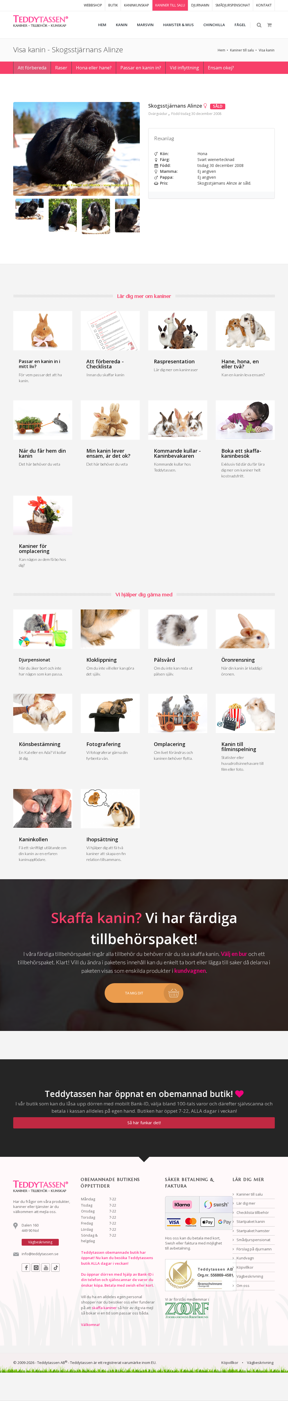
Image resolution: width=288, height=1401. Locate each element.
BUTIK (113, 5)
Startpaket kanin (250, 1221)
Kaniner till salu (242, 50)
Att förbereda (32, 68)
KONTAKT (264, 5)
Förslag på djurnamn (254, 1249)
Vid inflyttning (184, 68)
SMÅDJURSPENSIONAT (232, 5)
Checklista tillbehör (252, 1212)
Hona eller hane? (94, 68)
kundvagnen (190, 970)
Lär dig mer (245, 1203)
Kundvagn (245, 1258)
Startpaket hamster (253, 1230)
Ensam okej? (221, 68)
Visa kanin (266, 50)
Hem (221, 50)
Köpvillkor (244, 1267)
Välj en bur (234, 953)
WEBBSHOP (93, 5)
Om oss (242, 1285)
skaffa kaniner (104, 1307)
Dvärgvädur (157, 113)
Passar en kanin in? (140, 68)
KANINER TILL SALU (170, 5)
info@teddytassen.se (40, 1253)
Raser (61, 68)
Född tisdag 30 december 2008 (196, 113)
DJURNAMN (200, 5)
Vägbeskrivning (249, 1276)
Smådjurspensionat (253, 1239)
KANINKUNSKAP (136, 5)
